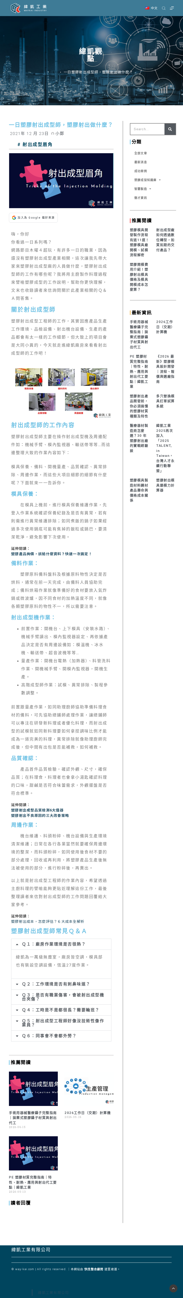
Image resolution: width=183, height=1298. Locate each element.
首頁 (54, 72)
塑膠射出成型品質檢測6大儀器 (37, 810)
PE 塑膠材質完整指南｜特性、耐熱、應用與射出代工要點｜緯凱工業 (33, 1182)
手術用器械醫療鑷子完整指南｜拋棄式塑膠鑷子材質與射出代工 (33, 1118)
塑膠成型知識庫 (145, 180)
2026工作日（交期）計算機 (87, 1113)
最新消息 (140, 162)
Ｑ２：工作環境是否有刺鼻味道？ (56, 984)
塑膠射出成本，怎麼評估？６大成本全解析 (47, 921)
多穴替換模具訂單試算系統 (165, 401)
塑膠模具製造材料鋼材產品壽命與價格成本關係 (139, 490)
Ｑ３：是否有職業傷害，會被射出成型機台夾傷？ (63, 997)
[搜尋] (163, 8)
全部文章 (140, 153)
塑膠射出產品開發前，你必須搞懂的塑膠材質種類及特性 (139, 406)
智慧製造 (140, 188)
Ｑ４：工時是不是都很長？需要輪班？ (61, 1010)
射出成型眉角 (38, 144)
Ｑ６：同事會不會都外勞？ (49, 1035)
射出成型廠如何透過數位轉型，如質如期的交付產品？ (165, 240)
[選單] (172, 8)
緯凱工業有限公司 (31, 1249)
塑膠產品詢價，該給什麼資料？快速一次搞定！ (51, 553)
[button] (151, 8)
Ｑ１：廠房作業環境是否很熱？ (54, 944)
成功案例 (140, 171)
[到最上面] (173, 1288)
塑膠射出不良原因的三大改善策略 (40, 815)
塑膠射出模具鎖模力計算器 (165, 485)
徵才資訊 (140, 197)
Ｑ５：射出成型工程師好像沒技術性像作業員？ (63, 1023)
